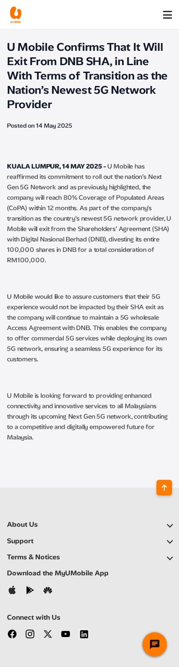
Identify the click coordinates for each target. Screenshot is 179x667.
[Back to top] (164, 487)
